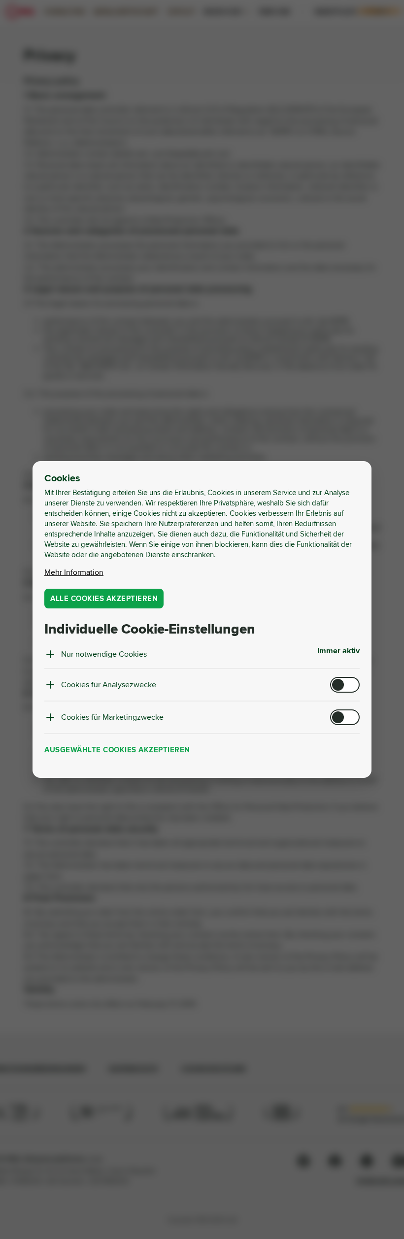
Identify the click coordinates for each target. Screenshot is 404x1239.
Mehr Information (73, 572)
